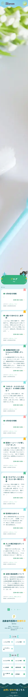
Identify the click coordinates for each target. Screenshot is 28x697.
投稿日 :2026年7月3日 (9, 503)
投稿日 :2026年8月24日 (9, 305)
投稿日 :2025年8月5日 (9, 598)
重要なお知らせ (17, 596)
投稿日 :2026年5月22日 (9, 534)
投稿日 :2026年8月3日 (9, 411)
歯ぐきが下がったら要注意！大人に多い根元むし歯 (15, 479)
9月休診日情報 (11, 294)
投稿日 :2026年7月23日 (9, 433)
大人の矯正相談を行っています (15, 545)
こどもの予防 (6, 642)
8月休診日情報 (11, 421)
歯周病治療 (18, 667)
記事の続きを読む (18, 300)
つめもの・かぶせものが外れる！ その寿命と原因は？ (15, 388)
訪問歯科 (18, 674)
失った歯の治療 (6, 674)
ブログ (15, 304)
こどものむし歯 (6, 648)
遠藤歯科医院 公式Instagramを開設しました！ (14, 352)
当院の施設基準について (15, 574)
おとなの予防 (6, 660)
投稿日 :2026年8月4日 (9, 376)
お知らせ (11, 304)
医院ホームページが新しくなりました (15, 444)
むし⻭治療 (6, 667)
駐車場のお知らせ (12, 513)
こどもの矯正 (19, 642)
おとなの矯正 (19, 660)
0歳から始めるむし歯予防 (14, 317)
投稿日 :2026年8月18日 (9, 340)
